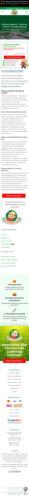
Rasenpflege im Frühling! (8, 256)
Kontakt (14, 391)
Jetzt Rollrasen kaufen (14, 196)
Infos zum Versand (14, 413)
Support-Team (23, 466)
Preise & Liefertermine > (14, 57)
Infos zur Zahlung (14, 409)
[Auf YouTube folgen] (19, 472)
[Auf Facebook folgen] (10, 472)
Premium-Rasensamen (14, 385)
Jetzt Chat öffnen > (14, 445)
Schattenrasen (5, 238)
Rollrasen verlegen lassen (15, 379)
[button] (2, 12)
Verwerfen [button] (14, 5)
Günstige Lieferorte (14, 416)
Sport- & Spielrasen (6, 241)
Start (3, 29)
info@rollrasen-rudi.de (14, 440)
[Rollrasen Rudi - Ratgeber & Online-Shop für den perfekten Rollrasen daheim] (14, 12)
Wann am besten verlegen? (8, 263)
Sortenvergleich (5, 247)
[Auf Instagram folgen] (12, 472)
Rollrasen (14, 456)
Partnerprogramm (14, 489)
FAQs (3, 466)
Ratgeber (11, 466)
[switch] (25, 494)
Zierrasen (4, 234)
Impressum (11, 487)
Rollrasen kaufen (18, 459)
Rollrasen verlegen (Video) (14, 376)
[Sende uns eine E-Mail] (14, 472)
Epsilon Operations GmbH (14, 494)
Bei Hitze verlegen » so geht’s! (9, 259)
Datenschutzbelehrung (13, 488)
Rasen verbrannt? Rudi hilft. (8, 266)
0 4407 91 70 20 (14, 435)
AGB (22, 488)
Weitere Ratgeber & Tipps (14, 382)
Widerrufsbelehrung (21, 487)
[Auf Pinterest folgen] (17, 472)
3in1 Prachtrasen (6, 244)
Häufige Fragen (14, 388)
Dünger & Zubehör (14, 373)
